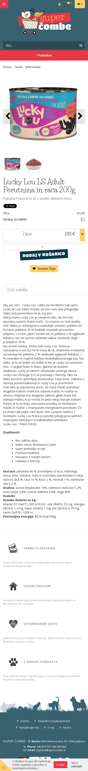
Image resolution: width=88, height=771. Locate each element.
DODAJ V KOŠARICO (44, 254)
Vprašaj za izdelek (15, 219)
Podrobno (44, 55)
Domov (7, 67)
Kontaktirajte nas (29, 727)
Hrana (18, 67)
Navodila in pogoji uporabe (54, 721)
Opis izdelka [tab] (17, 289)
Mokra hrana (33, 67)
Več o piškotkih (76, 764)
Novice (67, 727)
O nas (51, 727)
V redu (60, 764)
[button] (79, 116)
